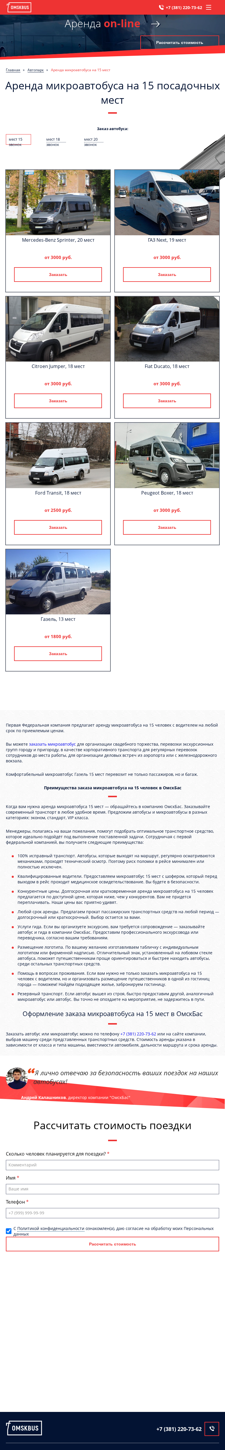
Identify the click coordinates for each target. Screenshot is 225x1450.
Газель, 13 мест (58, 619)
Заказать (58, 274)
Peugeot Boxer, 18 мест (167, 493)
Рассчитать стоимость (179, 42)
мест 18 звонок (53, 139)
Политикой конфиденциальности (50, 1228)
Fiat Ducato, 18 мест (167, 366)
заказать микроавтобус (52, 744)
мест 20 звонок (91, 139)
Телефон (16, 1202)
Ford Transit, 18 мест (58, 493)
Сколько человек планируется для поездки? (56, 1154)
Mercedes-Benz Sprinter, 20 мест (58, 240)
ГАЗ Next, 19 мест (167, 240)
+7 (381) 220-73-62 (184, 7)
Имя (11, 1178)
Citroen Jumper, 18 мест (58, 366)
